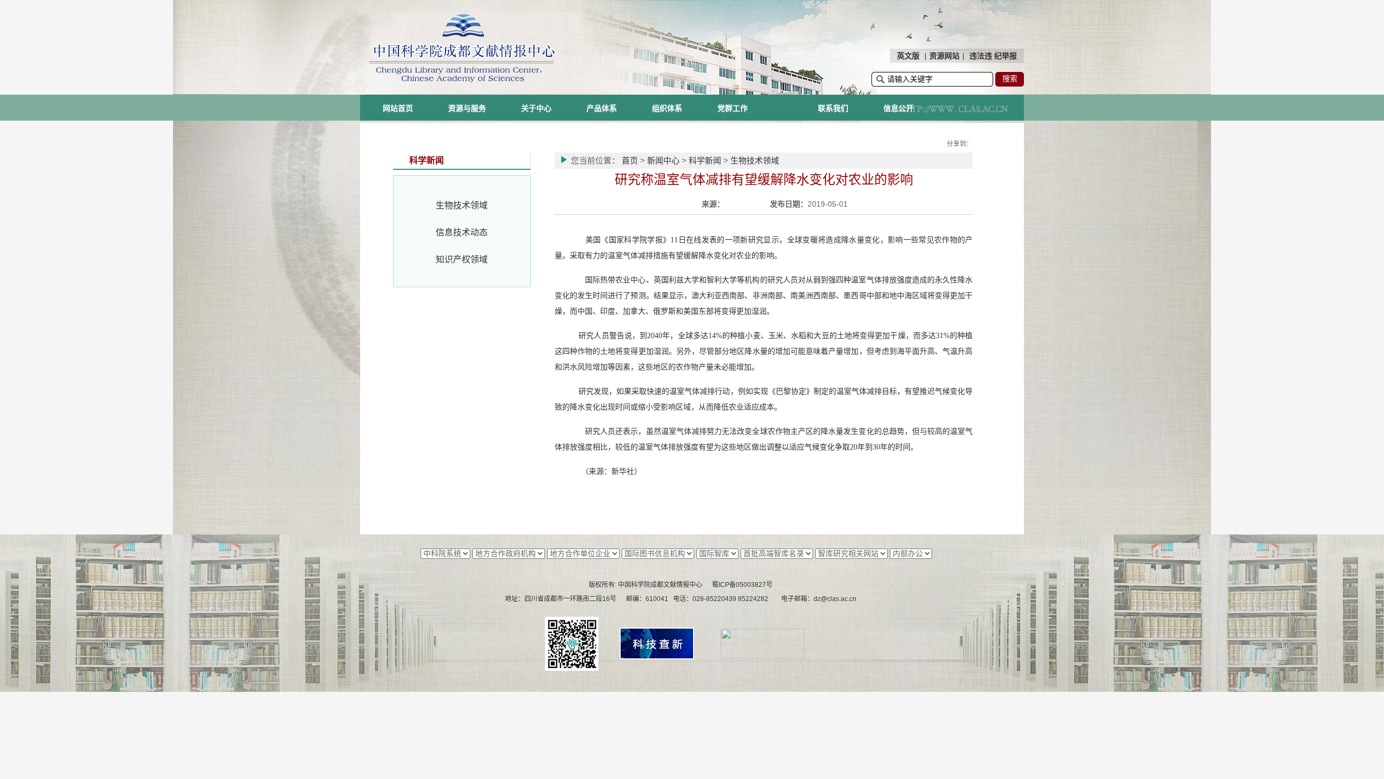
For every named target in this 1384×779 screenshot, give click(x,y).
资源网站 (944, 55)
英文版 (908, 55)
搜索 (1009, 78)
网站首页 (398, 108)
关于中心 (536, 108)
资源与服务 (467, 108)
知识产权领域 (462, 259)
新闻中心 (663, 160)
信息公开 (898, 108)
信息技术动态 (462, 232)
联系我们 (833, 108)
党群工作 (732, 108)
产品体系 (602, 108)
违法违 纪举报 (993, 55)
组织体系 (667, 108)
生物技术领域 (462, 205)
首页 (630, 160)
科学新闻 (705, 160)
